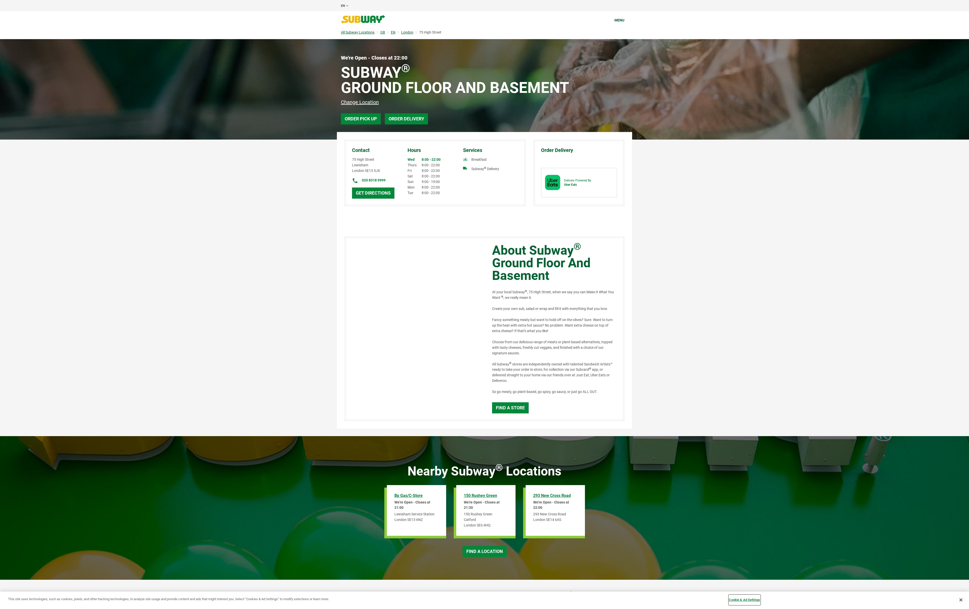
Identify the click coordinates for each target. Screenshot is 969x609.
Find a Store (510, 407)
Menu (619, 20)
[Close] (960, 599)
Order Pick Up (361, 118)
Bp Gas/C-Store (408, 495)
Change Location (360, 102)
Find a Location (484, 551)
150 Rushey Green (480, 495)
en (343, 5)
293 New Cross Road (552, 495)
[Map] (412, 328)
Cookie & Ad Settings (744, 600)
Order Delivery (406, 118)
